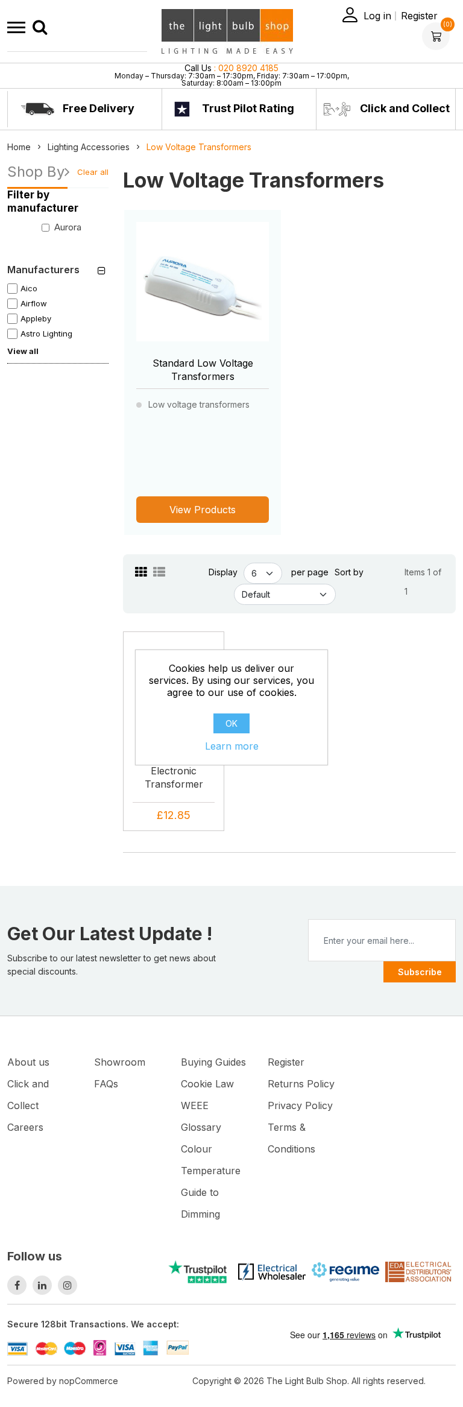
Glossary (201, 1127)
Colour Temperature (211, 1160)
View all (23, 351)
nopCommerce (88, 1381)
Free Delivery (97, 108)
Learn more (232, 746)
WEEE (195, 1105)
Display (223, 572)
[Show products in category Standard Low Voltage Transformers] (202, 288)
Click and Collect (403, 108)
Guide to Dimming (200, 1203)
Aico (28, 288)
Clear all (93, 172)
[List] (159, 572)
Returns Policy (301, 1084)
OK (231, 723)
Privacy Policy (300, 1105)
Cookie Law (207, 1084)
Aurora (67, 227)
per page (310, 572)
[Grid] (141, 572)
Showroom (119, 1062)
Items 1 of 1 (423, 581)
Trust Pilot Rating (247, 108)
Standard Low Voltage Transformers (203, 369)
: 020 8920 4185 (231, 68)
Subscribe (420, 972)
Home (19, 147)
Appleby (35, 318)
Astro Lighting (46, 333)
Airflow (33, 303)
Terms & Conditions (291, 1138)
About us (28, 1062)
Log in (377, 16)
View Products (202, 510)
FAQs (106, 1084)
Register (419, 16)
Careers (25, 1127)
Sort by (349, 572)
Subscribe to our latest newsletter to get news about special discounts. (111, 964)
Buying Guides (213, 1062)
